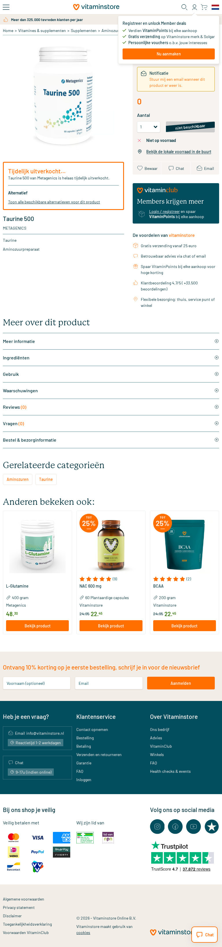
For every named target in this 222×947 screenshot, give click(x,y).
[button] (37, 579)
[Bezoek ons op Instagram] (157, 826)
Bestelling (85, 737)
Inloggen (83, 779)
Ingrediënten (16, 357)
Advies (156, 737)
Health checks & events (170, 771)
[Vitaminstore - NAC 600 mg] (110, 545)
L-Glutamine (17, 586)
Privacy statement (19, 907)
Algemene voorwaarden (23, 899)
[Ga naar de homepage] (96, 7)
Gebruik (11, 374)
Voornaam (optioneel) (26, 683)
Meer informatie (19, 341)
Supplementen (84, 30)
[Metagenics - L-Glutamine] (37, 545)
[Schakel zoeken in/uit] (184, 7)
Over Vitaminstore (174, 716)
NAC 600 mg (90, 586)
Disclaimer (12, 915)
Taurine (46, 479)
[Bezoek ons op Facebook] (175, 826)
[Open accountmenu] (194, 7)
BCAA (158, 586)
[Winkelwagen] (204, 7)
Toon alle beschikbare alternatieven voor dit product (54, 201)
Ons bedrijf (159, 729)
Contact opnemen (92, 729)
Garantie (83, 762)
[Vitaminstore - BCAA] (184, 545)
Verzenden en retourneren (99, 754)
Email (83, 683)
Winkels (157, 754)
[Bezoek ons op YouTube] (193, 826)
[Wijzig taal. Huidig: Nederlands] (215, 7)
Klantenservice (96, 716)
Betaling (83, 746)
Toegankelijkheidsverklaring (27, 924)
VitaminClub (161, 746)
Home (8, 30)
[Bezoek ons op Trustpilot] (211, 826)
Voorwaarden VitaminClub (26, 932)
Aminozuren (112, 30)
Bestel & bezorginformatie (29, 439)
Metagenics (14, 228)
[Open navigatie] (6, 7)
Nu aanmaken (169, 53)
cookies (83, 932)
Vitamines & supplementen (42, 30)
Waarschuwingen (20, 390)
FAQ (79, 771)
